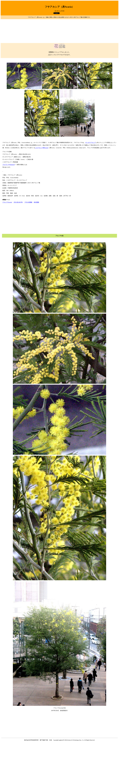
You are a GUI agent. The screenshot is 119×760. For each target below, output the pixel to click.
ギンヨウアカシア (90, 142)
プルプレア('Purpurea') (8, 164)
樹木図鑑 (36, 202)
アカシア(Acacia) (7, 202)
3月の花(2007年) (18, 202)
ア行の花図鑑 (28, 202)
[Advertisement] (59, 31)
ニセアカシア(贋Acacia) (41, 147)
